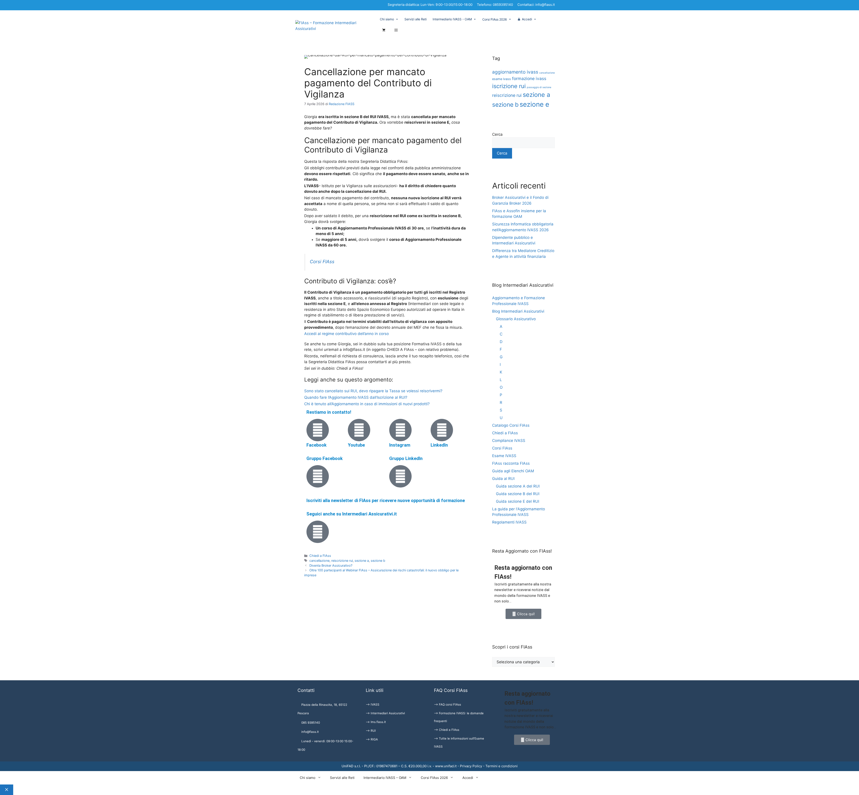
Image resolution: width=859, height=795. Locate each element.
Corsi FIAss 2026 (434, 778)
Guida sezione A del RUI (518, 486)
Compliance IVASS (508, 440)
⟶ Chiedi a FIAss (446, 729)
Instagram (399, 445)
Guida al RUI (503, 478)
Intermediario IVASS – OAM (385, 778)
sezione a (362, 560)
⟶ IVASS (372, 704)
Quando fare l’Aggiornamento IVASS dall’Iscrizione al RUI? (355, 397)
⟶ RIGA (372, 739)
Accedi (527, 19)
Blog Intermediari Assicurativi (518, 311)
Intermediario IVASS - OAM (452, 19)
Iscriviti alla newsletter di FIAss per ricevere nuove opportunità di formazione (385, 500)
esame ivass (501, 79)
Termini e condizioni (501, 766)
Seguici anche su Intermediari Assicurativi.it (351, 514)
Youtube (356, 445)
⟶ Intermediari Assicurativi (385, 713)
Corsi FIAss (322, 261)
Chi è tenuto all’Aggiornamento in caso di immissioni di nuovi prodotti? (367, 404)
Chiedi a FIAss (320, 556)
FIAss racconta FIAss (511, 463)
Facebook (316, 445)
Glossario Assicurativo (516, 319)
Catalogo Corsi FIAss (510, 425)
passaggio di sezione (539, 87)
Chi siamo (387, 19)
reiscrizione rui (342, 560)
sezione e (534, 104)
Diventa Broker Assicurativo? (330, 565)
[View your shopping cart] (384, 30)
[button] (396, 30)
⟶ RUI (371, 730)
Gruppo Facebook (324, 458)
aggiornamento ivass (515, 72)
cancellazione (319, 560)
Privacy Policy (471, 766)
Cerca (497, 134)
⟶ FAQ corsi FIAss (447, 704)
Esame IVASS (504, 456)
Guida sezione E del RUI (517, 501)
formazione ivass (529, 78)
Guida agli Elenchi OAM (513, 471)
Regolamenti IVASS (509, 522)
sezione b (378, 560)
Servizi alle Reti (415, 19)
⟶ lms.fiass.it (376, 722)
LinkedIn (439, 445)
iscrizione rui (509, 86)
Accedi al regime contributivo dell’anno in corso (347, 333)
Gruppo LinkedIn (406, 458)
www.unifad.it (446, 766)
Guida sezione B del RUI (517, 494)
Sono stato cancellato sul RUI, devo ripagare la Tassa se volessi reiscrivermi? (373, 391)
